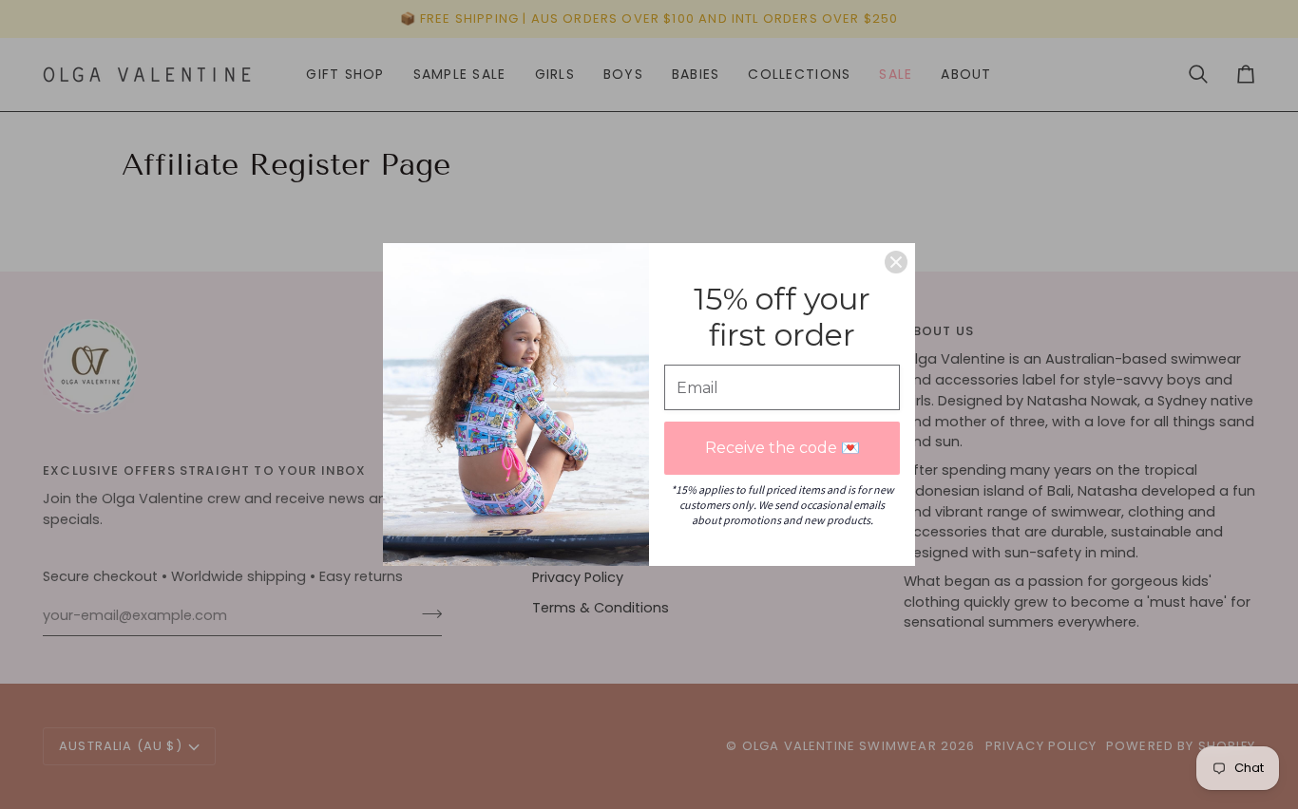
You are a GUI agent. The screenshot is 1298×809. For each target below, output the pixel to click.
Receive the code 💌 (782, 448)
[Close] (896, 262)
